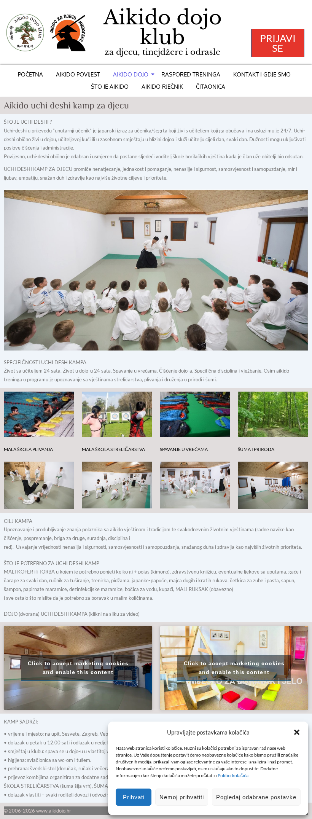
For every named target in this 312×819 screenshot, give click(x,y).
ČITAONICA (210, 86)
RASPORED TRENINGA (190, 74)
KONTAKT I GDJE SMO (262, 74)
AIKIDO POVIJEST (78, 74)
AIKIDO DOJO (130, 74)
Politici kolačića (233, 775)
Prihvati (134, 797)
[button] (297, 732)
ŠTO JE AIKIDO (110, 86)
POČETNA (30, 74)
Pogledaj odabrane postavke (256, 797)
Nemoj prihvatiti (181, 797)
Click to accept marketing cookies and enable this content (78, 667)
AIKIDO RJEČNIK (162, 86)
